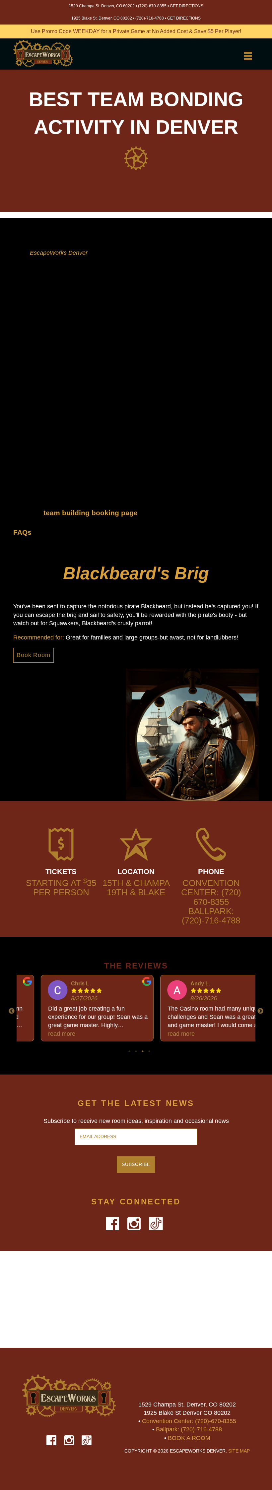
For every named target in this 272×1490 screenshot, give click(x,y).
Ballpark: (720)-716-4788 (211, 916)
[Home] (43, 55)
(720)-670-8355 (152, 6)
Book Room (33, 655)
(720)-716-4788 (149, 18)
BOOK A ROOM (189, 1438)
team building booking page (90, 513)
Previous (11, 1011)
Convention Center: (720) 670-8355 (211, 892)
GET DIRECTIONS (186, 6)
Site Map (239, 1451)
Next (260, 1011)
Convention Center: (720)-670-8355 (189, 1421)
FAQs (22, 532)
